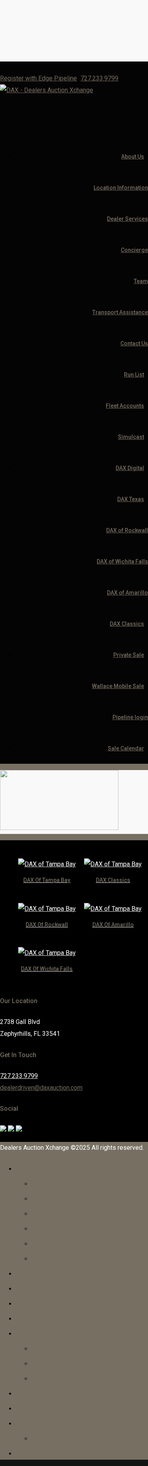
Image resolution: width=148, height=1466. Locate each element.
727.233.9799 (99, 78)
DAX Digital (130, 468)
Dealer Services (127, 219)
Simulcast (131, 437)
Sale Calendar (126, 748)
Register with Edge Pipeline (38, 78)
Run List (134, 374)
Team (141, 281)
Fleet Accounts (125, 406)
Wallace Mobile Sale (118, 686)
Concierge (134, 250)
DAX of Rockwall (127, 530)
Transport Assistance (120, 312)
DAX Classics (127, 624)
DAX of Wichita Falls (122, 561)
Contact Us (134, 343)
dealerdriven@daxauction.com (41, 1087)
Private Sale (128, 655)
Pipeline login (130, 717)
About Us (132, 156)
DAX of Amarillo (127, 592)
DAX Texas (130, 499)
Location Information (121, 188)
